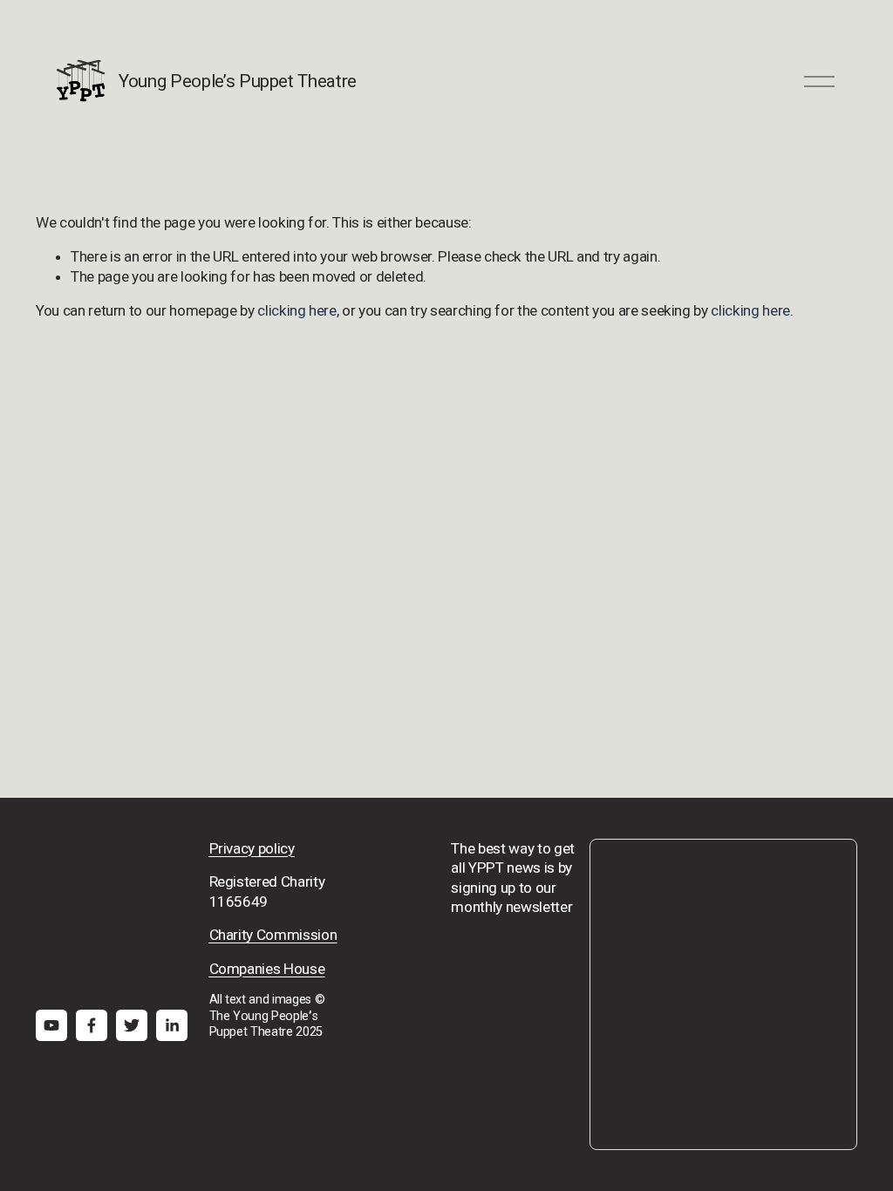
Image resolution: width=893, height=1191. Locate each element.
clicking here (297, 310)
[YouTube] (51, 1025)
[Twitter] (131, 1025)
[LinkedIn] (171, 1025)
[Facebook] (91, 1025)
